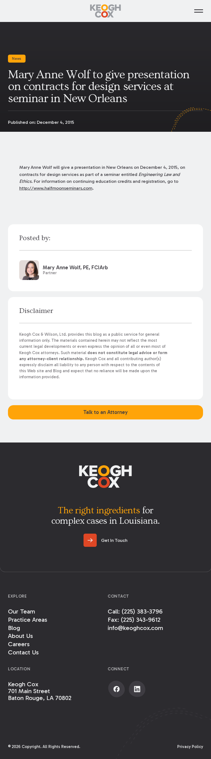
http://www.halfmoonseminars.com (55, 188)
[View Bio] (105, 270)
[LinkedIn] (137, 689)
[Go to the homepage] (105, 476)
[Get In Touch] (105, 540)
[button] (198, 11)
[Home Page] (105, 11)
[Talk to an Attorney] (105, 412)
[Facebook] (116, 689)
